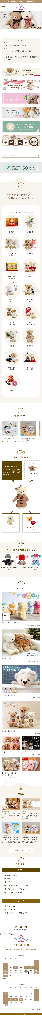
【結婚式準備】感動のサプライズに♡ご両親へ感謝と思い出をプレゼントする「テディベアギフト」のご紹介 (30, 840)
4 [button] (16, 32)
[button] (15, 441)
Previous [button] (2, 167)
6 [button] (23, 32)
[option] (21, 20)
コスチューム (12, 909)
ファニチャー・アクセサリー (18, 913)
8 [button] (29, 32)
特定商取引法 (18, 950)
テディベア (11, 906)
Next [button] (40, 167)
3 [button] (13, 32)
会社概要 (8, 950)
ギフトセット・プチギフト (17, 889)
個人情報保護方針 (31, 950)
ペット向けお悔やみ (15, 892)
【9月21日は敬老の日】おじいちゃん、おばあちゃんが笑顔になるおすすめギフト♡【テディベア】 (30, 816)
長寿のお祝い (12, 875)
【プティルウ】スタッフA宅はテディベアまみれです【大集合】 (11, 815)
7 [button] (26, 32)
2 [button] (10, 32)
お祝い (9, 878)
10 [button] (35, 32)
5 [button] (19, 32)
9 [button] (32, 32)
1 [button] (7, 32)
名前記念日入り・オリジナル (18, 885)
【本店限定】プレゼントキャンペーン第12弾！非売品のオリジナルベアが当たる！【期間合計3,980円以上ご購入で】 (11, 840)
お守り (9, 882)
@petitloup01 (21, 929)
